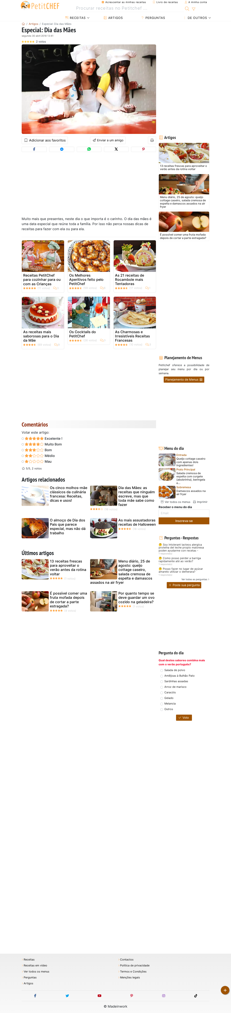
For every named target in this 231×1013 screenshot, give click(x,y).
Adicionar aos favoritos (47, 140)
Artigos (115, 18)
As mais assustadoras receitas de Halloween (137, 522)
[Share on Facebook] (34, 149)
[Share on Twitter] (116, 149)
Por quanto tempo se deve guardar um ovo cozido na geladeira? (136, 597)
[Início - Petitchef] (23, 23)
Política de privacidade (134, 965)
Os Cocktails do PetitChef (82, 334)
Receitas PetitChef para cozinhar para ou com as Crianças (42, 279)
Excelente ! (53, 439)
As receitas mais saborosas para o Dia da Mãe (41, 336)
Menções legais (130, 977)
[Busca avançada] (193, 9)
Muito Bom (53, 444)
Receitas (77, 18)
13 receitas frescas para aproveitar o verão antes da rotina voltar (68, 567)
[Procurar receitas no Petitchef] (187, 8)
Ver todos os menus (177, 502)
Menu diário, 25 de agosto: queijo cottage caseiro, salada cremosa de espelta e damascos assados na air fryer (121, 572)
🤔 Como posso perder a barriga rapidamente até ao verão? (180, 560)
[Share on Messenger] (61, 149)
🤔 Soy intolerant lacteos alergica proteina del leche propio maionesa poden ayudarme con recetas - (181, 547)
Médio (49, 456)
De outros (197, 18)
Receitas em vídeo (35, 965)
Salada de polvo (174, 670)
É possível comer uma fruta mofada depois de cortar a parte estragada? (68, 599)
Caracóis (170, 692)
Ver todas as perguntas (194, 579)
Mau (48, 461)
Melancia (170, 703)
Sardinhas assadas (176, 681)
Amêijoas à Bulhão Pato (179, 675)
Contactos (126, 959)
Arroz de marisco (175, 686)
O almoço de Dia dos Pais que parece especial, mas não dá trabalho (68, 526)
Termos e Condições (133, 971)
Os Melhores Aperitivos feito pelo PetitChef (86, 279)
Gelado (169, 698)
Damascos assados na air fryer (191, 492)
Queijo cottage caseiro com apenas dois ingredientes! (190, 462)
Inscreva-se (184, 521)
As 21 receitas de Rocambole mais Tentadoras (129, 279)
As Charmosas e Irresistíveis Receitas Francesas (132, 336)
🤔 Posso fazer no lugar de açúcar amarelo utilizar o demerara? (181, 570)
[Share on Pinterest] (143, 149)
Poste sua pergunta (186, 585)
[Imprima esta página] (152, 140)
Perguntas (154, 18)
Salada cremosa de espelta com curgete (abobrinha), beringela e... (190, 478)
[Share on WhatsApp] (89, 149)
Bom (48, 450)
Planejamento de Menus (182, 379)
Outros (168, 709)
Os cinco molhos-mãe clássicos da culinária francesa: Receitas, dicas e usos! (68, 494)
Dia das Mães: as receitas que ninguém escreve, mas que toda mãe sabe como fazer (136, 496)
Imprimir (201, 502)
